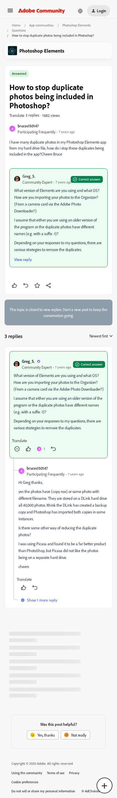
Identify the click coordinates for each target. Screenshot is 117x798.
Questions (19, 30)
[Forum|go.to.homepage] (41, 10)
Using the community (26, 773)
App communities (41, 25)
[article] (58, 404)
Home (16, 25)
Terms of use (55, 773)
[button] (10, 12)
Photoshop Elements (76, 25)
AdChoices (92, 791)
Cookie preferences (24, 782)
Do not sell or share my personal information (43, 791)
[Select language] (80, 10)
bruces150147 (28, 125)
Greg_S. (28, 176)
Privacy (74, 773)
